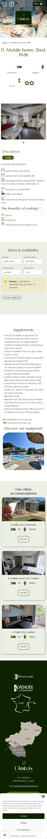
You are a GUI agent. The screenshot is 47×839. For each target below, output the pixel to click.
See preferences (23, 830)
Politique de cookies (15, 836)
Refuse (23, 823)
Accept (23, 816)
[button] (43, 796)
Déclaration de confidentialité (28, 836)
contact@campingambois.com (26, 786)
